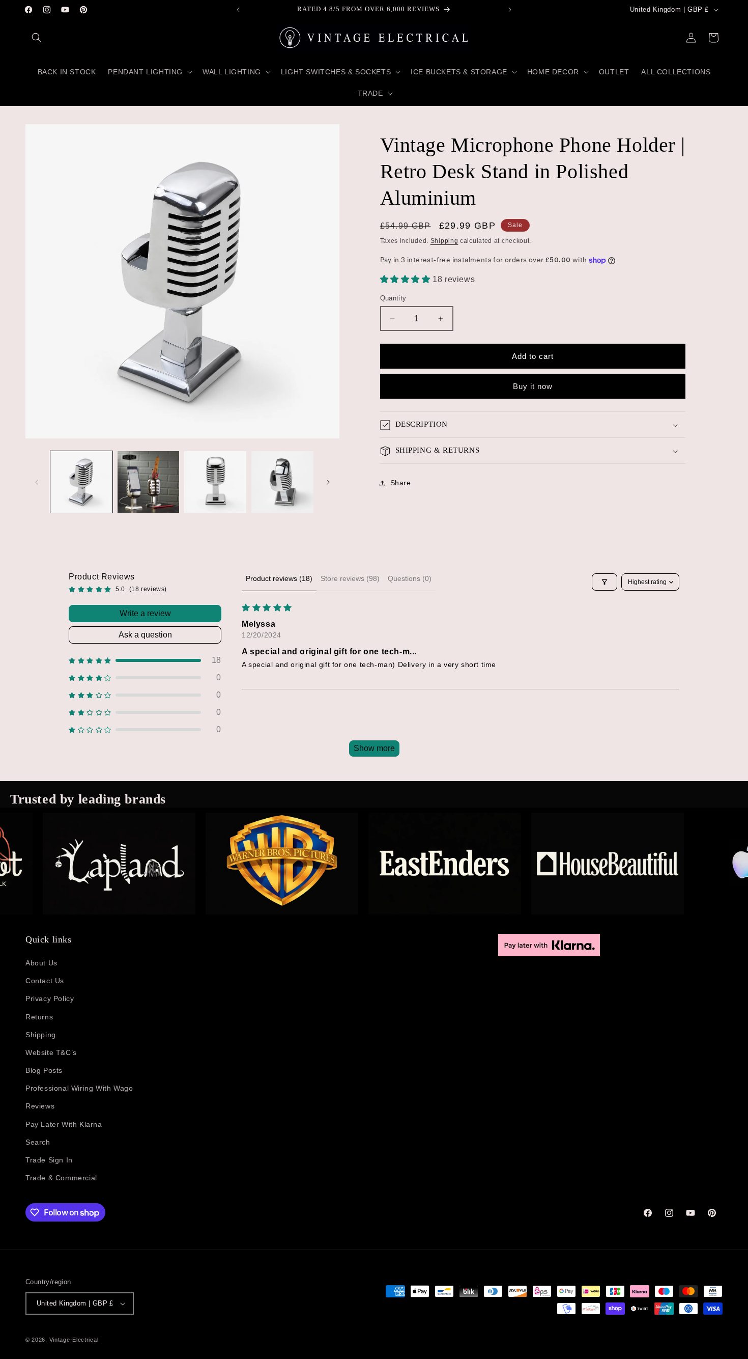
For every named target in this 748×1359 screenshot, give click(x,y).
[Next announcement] (510, 9)
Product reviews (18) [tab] (279, 578)
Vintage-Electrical (74, 1340)
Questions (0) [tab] (409, 578)
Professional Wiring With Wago (79, 1088)
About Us (41, 963)
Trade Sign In (49, 1160)
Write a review (145, 613)
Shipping (444, 240)
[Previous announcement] (238, 9)
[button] (36, 37)
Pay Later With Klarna (63, 1124)
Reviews (39, 1106)
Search (37, 1142)
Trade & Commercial (61, 1178)
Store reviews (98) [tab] (350, 578)
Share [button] (400, 483)
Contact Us (44, 981)
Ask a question (145, 634)
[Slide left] (36, 482)
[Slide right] (328, 482)
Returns (39, 1017)
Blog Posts (44, 1070)
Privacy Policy (49, 998)
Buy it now (533, 386)
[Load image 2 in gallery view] (149, 482)
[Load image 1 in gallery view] (81, 482)
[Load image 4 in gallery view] (282, 482)
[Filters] (604, 582)
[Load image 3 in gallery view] (215, 482)
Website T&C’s (51, 1052)
